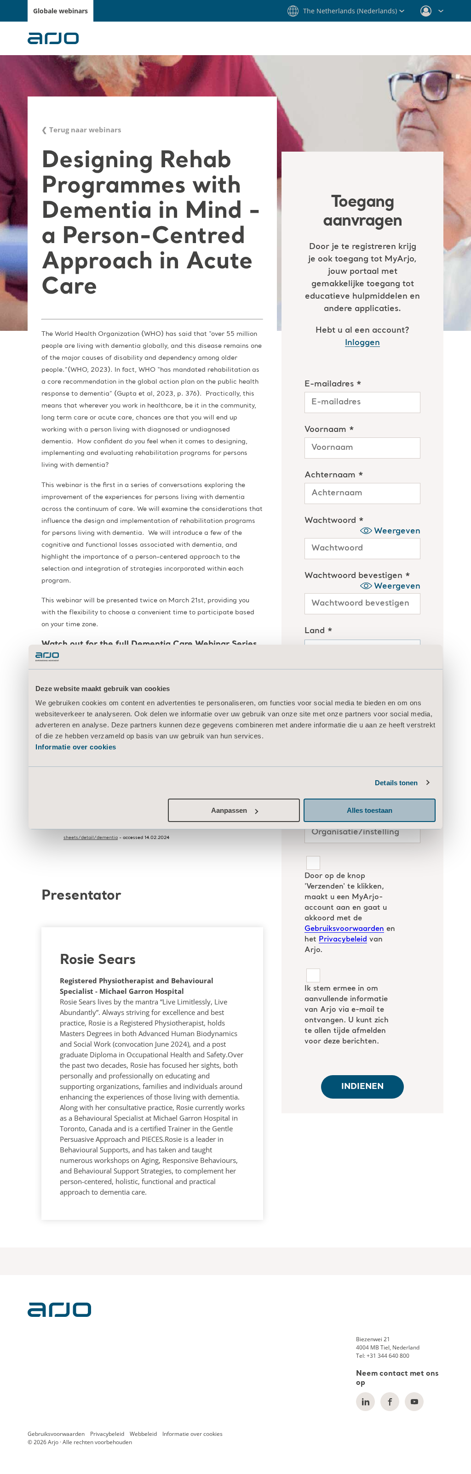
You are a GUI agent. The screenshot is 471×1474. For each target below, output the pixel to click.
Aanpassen (229, 810)
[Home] (59, 1314)
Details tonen (396, 783)
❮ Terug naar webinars (81, 129)
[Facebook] (389, 1401)
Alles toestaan (369, 810)
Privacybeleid (107, 1434)
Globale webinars (60, 10)
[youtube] (414, 1401)
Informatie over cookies (75, 747)
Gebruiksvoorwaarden (56, 1434)
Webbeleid (143, 1434)
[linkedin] (365, 1401)
